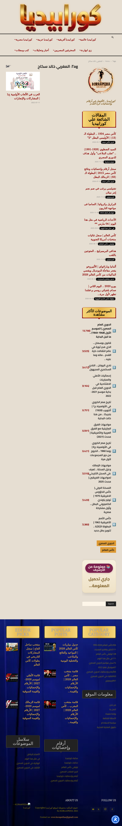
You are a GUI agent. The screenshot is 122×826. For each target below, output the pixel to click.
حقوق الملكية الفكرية (106, 727)
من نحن (113, 705)
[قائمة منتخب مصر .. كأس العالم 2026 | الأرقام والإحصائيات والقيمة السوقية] (50, 674)
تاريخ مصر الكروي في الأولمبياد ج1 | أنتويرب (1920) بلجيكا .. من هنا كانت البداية (101, 410)
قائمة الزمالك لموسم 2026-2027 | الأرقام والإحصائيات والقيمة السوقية (31, 710)
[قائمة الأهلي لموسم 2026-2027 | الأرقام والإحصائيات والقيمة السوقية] (12, 678)
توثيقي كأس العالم (106, 244)
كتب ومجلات (22, 50)
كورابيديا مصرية (24, 39)
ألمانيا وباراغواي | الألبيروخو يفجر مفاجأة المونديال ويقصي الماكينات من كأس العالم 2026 (99, 270)
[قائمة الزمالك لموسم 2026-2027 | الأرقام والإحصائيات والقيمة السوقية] (12, 704)
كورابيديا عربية (45, 39)
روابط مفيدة (110, 714)
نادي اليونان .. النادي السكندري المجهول (100, 367)
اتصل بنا (112, 709)
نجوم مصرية (109, 162)
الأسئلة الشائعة (109, 718)
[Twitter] (98, 809)
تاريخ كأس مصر (108, 142)
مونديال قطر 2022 (107, 212)
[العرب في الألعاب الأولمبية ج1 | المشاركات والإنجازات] (23, 81)
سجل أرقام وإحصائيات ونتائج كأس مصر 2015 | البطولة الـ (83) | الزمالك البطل (100, 173)
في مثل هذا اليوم (107, 228)
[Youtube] (93, 809)
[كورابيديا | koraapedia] (61, 18)
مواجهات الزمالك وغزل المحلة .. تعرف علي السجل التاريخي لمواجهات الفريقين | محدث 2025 (100, 473)
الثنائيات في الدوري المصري (28, 768)
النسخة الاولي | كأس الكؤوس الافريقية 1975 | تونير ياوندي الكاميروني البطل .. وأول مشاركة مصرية (100, 500)
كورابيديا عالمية (88, 39)
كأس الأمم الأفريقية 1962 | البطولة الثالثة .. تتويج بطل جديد (102, 524)
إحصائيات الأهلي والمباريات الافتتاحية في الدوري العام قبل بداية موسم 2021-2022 (101, 386)
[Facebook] (112, 809)
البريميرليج (110, 197)
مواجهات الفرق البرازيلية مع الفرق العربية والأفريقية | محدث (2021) (100, 431)
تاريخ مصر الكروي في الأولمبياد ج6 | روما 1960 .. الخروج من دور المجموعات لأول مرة (100, 451)
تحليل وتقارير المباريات (105, 279)
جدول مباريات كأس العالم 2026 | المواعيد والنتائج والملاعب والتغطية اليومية (68, 652)
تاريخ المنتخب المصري (69, 772)
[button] (112, 37)
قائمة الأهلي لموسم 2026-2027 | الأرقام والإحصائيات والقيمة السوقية (31, 683)
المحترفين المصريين (64, 50)
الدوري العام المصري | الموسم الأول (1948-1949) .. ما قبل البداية (100, 331)
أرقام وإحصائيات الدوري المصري (64, 780)
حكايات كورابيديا (71, 763)
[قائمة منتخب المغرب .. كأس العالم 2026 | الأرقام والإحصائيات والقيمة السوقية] (50, 704)
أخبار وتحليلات (41, 50)
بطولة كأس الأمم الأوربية (104, 298)
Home (107, 61)
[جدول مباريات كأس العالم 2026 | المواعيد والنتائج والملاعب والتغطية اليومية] (50, 647)
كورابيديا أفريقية (66, 39)
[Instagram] (105, 809)
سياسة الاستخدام (108, 723)
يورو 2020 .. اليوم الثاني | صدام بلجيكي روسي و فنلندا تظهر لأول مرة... (100, 290)
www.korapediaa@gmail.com (64, 817)
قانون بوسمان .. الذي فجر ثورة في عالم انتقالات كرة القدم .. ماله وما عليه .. (101, 351)
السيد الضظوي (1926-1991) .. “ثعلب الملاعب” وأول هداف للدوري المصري (99, 153)
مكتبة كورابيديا (71, 758)
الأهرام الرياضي (33, 754)
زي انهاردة (86, 50)
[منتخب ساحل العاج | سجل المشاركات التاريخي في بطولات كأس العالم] (12, 647)
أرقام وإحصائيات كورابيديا (67, 776)
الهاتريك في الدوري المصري (28, 763)
